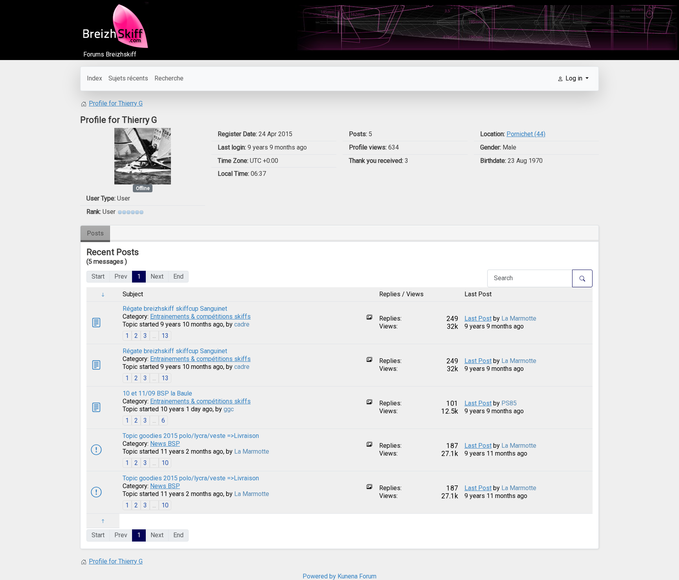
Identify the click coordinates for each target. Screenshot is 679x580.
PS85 (509, 403)
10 (165, 463)
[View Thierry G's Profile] (142, 155)
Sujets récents (128, 78)
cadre (242, 324)
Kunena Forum (357, 576)
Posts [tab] (95, 233)
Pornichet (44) (525, 134)
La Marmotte (518, 318)
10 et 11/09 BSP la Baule (157, 393)
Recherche (169, 78)
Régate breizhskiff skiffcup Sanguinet (175, 308)
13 (165, 335)
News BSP (165, 443)
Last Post (478, 318)
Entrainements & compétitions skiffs (200, 316)
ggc (229, 409)
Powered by (319, 576)
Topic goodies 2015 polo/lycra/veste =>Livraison (191, 436)
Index (94, 78)
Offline (143, 188)
